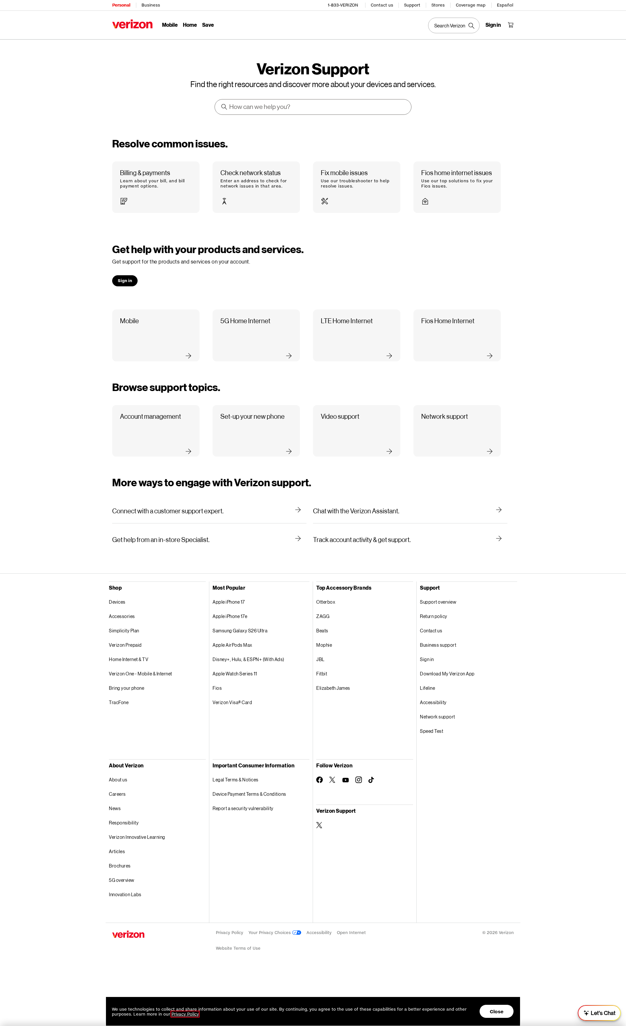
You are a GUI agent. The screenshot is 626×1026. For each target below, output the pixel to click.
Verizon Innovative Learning (137, 837)
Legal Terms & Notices (236, 779)
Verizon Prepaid (125, 645)
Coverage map (470, 5)
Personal (121, 5)
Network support (437, 716)
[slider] (599, 1013)
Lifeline (427, 688)
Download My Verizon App (447, 673)
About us (118, 779)
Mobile (170, 25)
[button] (156, 187)
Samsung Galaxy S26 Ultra (240, 630)
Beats (322, 630)
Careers (117, 794)
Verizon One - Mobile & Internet (140, 673)
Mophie (324, 645)
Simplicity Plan (124, 630)
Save (208, 25)
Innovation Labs (125, 894)
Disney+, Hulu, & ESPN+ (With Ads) (248, 659)
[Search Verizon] (454, 25)
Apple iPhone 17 (229, 602)
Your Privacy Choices (270, 932)
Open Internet (351, 932)
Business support (438, 645)
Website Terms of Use (238, 948)
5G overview (121, 880)
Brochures (120, 865)
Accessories (122, 616)
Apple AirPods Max (232, 645)
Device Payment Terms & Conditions (249, 794)
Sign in (427, 659)
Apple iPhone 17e (230, 616)
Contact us (382, 5)
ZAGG (322, 616)
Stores (438, 5)
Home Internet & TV (128, 659)
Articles (117, 851)
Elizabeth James (333, 688)
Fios (217, 688)
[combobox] (313, 107)
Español (505, 5)
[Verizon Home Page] (132, 24)
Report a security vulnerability (243, 808)
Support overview (438, 602)
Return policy (433, 616)
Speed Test (431, 731)
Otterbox (325, 602)
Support (412, 5)
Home (190, 25)
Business (151, 5)
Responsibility (124, 822)
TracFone (118, 702)
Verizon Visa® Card (232, 702)
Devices (117, 602)
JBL (320, 659)
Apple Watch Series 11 (235, 673)
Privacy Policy (229, 932)
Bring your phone (126, 688)
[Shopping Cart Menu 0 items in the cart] (510, 25)
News (115, 808)
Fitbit (321, 673)
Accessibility (433, 702)
